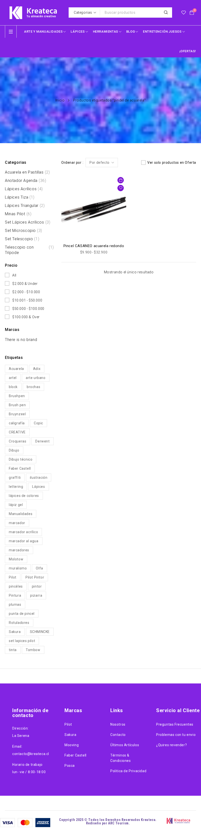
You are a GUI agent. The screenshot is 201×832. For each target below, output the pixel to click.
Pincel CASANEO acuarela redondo (93, 246)
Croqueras (17, 441)
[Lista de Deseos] (183, 12)
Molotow (16, 559)
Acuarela (16, 369)
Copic (38, 423)
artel (13, 378)
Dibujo (14, 450)
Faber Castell (20, 468)
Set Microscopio (23, 230)
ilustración (39, 477)
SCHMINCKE (40, 632)
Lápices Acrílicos (24, 189)
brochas (33, 387)
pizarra (36, 595)
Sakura (15, 632)
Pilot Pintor (34, 577)
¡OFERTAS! (187, 51)
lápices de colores (24, 496)
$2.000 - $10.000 (26, 292)
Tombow (33, 650)
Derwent (42, 441)
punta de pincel (22, 614)
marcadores (19, 550)
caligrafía (17, 423)
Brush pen (17, 405)
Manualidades (20, 514)
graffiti (15, 477)
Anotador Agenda (25, 180)
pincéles (16, 586)
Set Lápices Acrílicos (27, 222)
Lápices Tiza (20, 197)
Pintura (15, 595)
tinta (13, 650)
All (14, 275)
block (13, 387)
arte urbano (36, 378)
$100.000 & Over (26, 317)
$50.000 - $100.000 (28, 309)
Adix (36, 369)
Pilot (12, 577)
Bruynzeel (17, 414)
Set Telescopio (22, 239)
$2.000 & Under (25, 284)
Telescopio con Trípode (29, 250)
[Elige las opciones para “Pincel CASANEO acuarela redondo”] (120, 180)
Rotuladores (19, 623)
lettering (16, 487)
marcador (17, 523)
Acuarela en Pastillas (27, 172)
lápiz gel (16, 505)
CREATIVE (17, 432)
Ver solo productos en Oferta (171, 162)
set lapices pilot (22, 641)
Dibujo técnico (20, 459)
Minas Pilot (18, 214)
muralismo (18, 568)
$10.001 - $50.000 (27, 300)
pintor (37, 586)
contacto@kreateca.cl (30, 754)
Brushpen (17, 396)
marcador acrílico (23, 532)
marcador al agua (23, 541)
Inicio (60, 100)
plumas (15, 604)
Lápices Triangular (25, 205)
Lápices (38, 487)
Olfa (39, 568)
